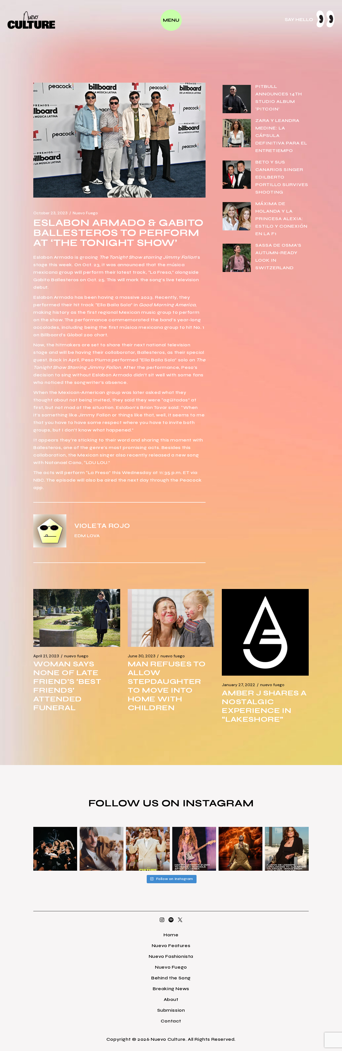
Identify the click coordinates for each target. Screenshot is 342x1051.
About (171, 999)
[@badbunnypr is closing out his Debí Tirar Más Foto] (148, 849)
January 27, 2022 (238, 684)
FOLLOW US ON (135, 803)
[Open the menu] (171, 20)
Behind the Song (171, 978)
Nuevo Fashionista (171, 956)
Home (170, 935)
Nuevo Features (171, 945)
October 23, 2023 (50, 213)
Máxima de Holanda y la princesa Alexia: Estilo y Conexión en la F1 (281, 218)
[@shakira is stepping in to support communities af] (194, 849)
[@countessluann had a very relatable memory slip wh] (287, 849)
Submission (171, 1010)
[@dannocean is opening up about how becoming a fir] (101, 849)
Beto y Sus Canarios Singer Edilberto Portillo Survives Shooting (281, 177)
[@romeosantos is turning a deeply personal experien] (240, 849)
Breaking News (171, 988)
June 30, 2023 (141, 656)
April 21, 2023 (46, 656)
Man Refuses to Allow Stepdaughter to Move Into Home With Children (167, 685)
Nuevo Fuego (85, 213)
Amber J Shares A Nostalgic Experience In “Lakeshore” (264, 706)
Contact (171, 1021)
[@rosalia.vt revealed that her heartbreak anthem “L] (55, 849)
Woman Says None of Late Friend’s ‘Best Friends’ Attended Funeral (67, 685)
